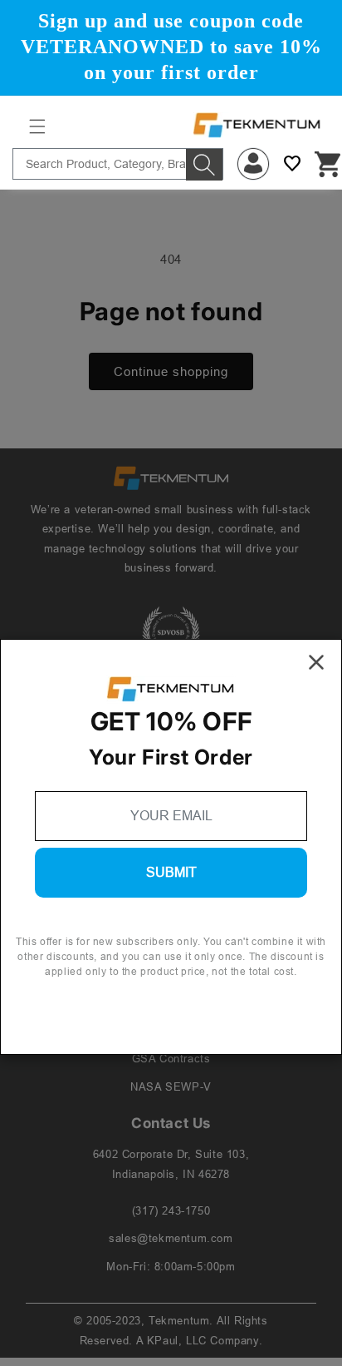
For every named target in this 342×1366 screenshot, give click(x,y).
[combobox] (117, 164)
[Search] (204, 165)
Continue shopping (171, 371)
